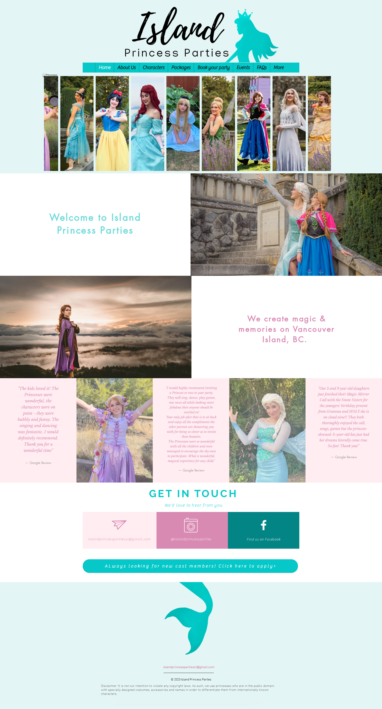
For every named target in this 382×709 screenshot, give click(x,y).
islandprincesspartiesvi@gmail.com (119, 539)
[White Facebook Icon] (263, 525)
